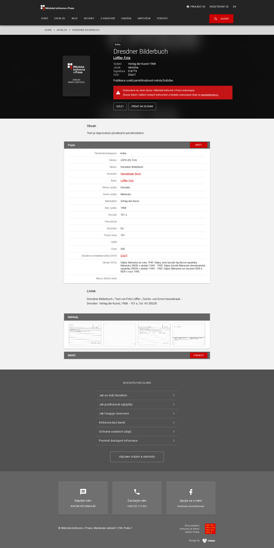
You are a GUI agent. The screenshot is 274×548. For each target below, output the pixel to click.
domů (48, 30)
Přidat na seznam (142, 106)
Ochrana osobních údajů (115, 431)
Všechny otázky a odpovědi (137, 456)
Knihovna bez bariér (112, 422)
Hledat (221, 19)
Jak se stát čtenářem (113, 395)
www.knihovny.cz (209, 94)
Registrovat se (219, 6)
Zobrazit (198, 355)
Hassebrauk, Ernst (131, 173)
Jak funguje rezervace (114, 413)
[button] (76, 76)
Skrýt (198, 145)
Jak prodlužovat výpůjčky (116, 404)
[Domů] (57, 7)
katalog (62, 30)
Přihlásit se (195, 6)
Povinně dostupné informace (118, 440)
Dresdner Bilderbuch (85, 30)
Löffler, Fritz (121, 58)
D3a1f (124, 255)
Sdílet (120, 106)
